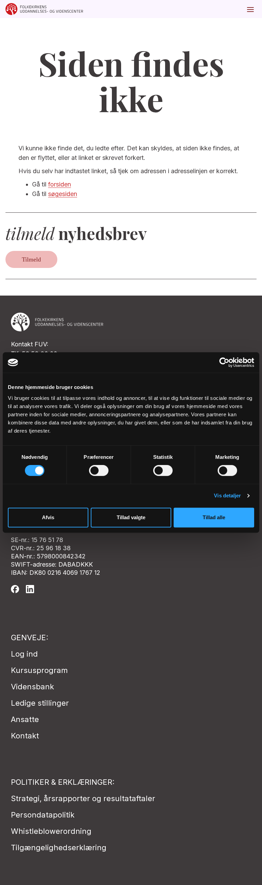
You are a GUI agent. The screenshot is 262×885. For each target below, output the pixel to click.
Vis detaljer (227, 495)
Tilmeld (31, 259)
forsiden (59, 184)
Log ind (24, 654)
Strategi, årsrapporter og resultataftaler (83, 798)
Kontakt (25, 736)
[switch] (98, 470)
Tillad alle (214, 517)
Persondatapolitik (42, 815)
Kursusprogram (39, 670)
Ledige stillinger (40, 703)
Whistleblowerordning (51, 831)
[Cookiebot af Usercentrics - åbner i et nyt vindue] (224, 362)
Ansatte (25, 719)
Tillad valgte (131, 517)
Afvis (48, 517)
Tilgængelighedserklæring (58, 847)
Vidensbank (32, 686)
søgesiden (62, 193)
